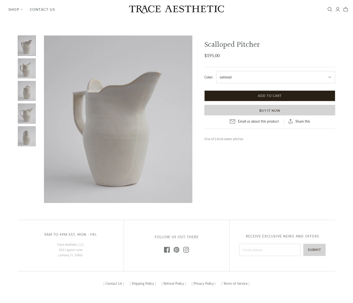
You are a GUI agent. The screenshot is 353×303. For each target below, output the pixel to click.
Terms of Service (235, 283)
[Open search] (330, 9)
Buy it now (269, 111)
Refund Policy (174, 283)
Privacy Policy (204, 283)
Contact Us (42, 9)
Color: (208, 77)
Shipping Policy (143, 283)
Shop (13, 9)
